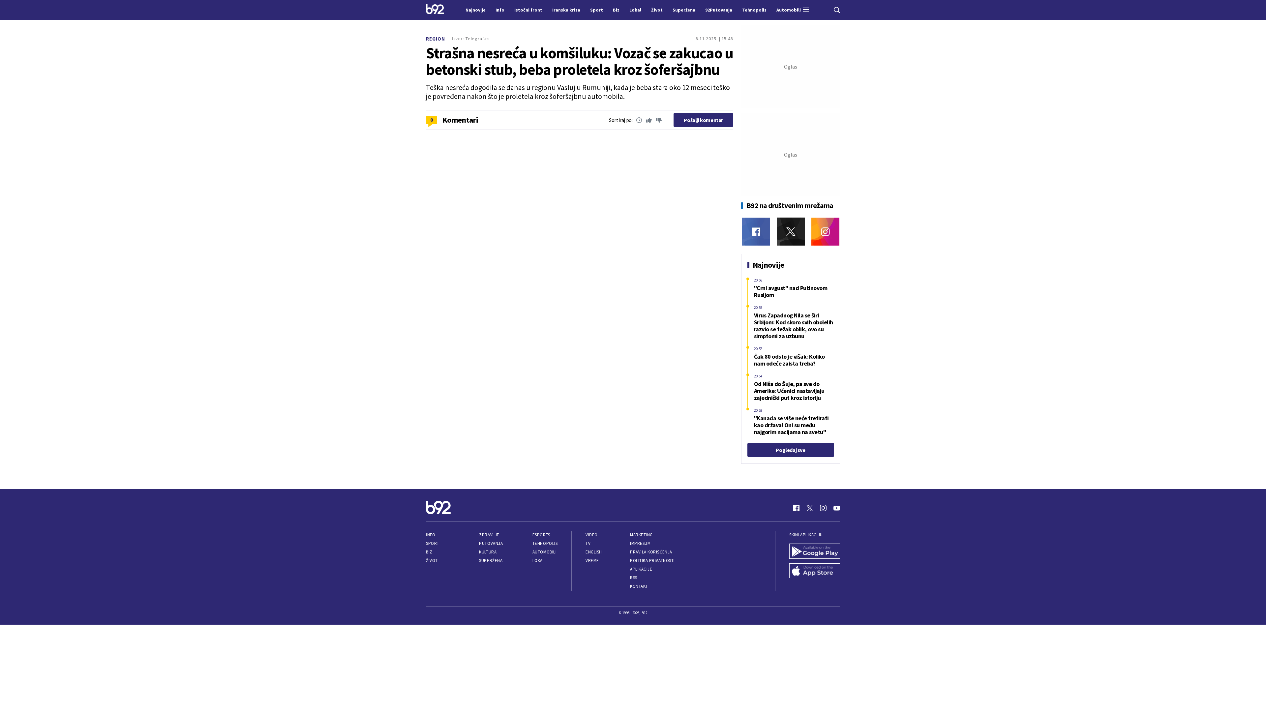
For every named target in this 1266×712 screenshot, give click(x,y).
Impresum (640, 543)
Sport (432, 543)
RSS (633, 577)
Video (592, 535)
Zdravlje (489, 535)
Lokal (538, 560)
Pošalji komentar (703, 120)
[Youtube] (836, 508)
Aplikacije (641, 569)
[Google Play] (814, 552)
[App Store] (814, 571)
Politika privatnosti (652, 560)
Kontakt (639, 586)
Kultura (488, 552)
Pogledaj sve (790, 450)
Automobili (544, 552)
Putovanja (491, 543)
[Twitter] (791, 232)
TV (588, 543)
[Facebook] (756, 232)
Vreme (592, 560)
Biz (429, 552)
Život (432, 560)
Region (435, 39)
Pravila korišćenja (651, 552)
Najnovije (476, 10)
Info (430, 535)
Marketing (641, 535)
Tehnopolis (545, 543)
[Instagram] (825, 232)
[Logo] (435, 9)
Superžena (490, 560)
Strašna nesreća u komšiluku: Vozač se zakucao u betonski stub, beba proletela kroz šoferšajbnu (579, 61)
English (594, 552)
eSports (541, 535)
